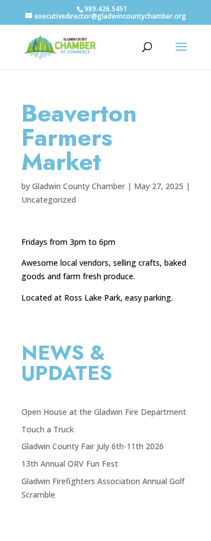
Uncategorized (48, 199)
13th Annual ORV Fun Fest (69, 463)
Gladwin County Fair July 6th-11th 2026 (92, 446)
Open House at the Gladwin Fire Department (103, 411)
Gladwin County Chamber (78, 186)
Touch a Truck (47, 429)
